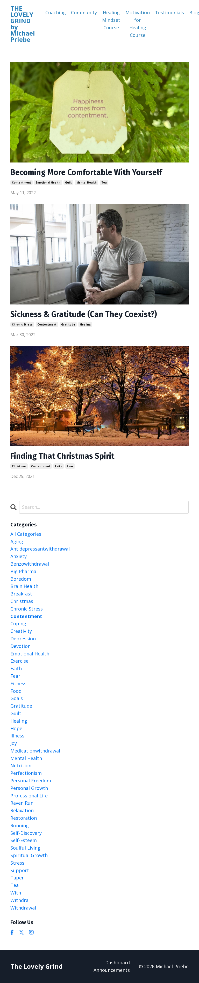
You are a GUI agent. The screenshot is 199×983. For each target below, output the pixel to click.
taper (17, 877)
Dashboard (117, 962)
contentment (21, 182)
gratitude (68, 324)
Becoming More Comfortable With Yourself (86, 172)
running (19, 825)
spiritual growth (29, 855)
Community (84, 12)
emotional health (48, 182)
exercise (19, 661)
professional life (29, 795)
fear (70, 466)
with (15, 893)
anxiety (18, 556)
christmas (19, 466)
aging (16, 541)
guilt (68, 182)
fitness (18, 683)
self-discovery (26, 833)
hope (16, 728)
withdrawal (23, 908)
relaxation (22, 810)
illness (17, 736)
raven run (21, 803)
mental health (86, 182)
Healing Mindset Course (111, 20)
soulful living (25, 848)
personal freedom (30, 780)
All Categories (25, 534)
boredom (20, 579)
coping (18, 623)
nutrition (20, 765)
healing (85, 324)
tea (104, 182)
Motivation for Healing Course (137, 23)
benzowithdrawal (29, 564)
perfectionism (26, 773)
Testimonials (169, 12)
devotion (20, 646)
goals (16, 698)
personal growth (29, 788)
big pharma (23, 571)
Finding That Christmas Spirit (62, 456)
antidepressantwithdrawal (40, 549)
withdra (19, 900)
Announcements (112, 970)
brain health (24, 586)
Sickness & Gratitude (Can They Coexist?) (83, 314)
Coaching (55, 12)
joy (13, 743)
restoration (23, 818)
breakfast (21, 594)
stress (17, 863)
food (16, 691)
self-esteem (23, 840)
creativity (21, 631)
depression (23, 638)
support (19, 870)
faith (58, 466)
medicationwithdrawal (35, 751)
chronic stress (22, 324)
